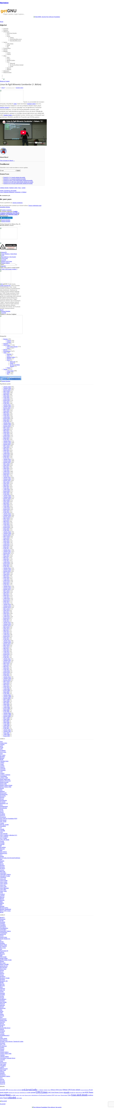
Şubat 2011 (6, 668)
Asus (1, 753)
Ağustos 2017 (7, 550)
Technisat (2, 1043)
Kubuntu (2, 867)
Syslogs (2, 1032)
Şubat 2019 (6, 522)
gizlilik (29, 1092)
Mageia (2, 898)
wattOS (2, 1067)
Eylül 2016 (6, 566)
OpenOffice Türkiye (5, 931)
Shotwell (2, 1003)
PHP (1, 955)
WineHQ (2, 1073)
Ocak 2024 (6, 433)
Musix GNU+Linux (5, 910)
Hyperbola (3, 847)
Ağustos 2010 (7, 677)
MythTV (2, 917)
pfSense (2, 952)
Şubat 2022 (6, 468)
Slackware (3, 1008)
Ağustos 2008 (7, 713)
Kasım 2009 (6, 690)
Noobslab (2, 922)
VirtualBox (3, 1065)
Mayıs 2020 (6, 500)
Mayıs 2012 (6, 645)
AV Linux (2, 755)
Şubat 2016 (6, 577)
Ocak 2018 (6, 542)
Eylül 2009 (6, 693)
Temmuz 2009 (7, 696)
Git (1, 827)
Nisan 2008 (6, 719)
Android (2, 744)
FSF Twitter (3, 821)
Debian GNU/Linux (5, 780)
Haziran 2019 (7, 516)
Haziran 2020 (7, 498)
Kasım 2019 (6, 509)
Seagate (2, 997)
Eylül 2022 (6, 457)
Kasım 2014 (6, 600)
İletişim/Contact (7, 72)
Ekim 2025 (6, 402)
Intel (1, 850)
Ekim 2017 (6, 547)
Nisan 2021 (6, 483)
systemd (2, 1034)
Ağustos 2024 (7, 423)
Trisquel (2, 1049)
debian (49, 1089)
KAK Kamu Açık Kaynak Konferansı (10, 858)
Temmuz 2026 (7, 388)
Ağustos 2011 (7, 659)
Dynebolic (3, 802)
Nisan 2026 (6, 392)
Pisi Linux (2, 963)
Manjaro (2, 900)
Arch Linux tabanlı (12, 1089)
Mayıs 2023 (6, 445)
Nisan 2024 (6, 429)
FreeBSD (2, 814)
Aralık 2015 (6, 580)
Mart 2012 (6, 648)
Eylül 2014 (6, 603)
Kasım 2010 (6, 672)
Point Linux (3, 969)
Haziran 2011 (6, 662)
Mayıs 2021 (6, 482)
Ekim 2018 (6, 529)
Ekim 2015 (6, 583)
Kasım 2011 (6, 654)
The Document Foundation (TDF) (46, 1095)
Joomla (2, 856)
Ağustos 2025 (7, 405)
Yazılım (5, 42)
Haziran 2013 (7, 625)
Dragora (2, 797)
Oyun (8, 61)
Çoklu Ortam (10, 43)
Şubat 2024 (6, 432)
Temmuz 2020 (7, 497)
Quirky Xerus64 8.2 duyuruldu (8, 190)
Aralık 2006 (6, 734)
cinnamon (45, 1089)
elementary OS (4, 803)
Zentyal (2, 1079)
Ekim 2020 (6, 492)
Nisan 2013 (6, 628)
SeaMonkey (3, 999)
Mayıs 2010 (6, 681)
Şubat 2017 (6, 559)
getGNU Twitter (4, 824)
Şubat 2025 (6, 414)
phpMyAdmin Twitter (6, 960)
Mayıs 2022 (6, 464)
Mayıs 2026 (6, 391)
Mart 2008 (6, 720)
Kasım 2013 (6, 618)
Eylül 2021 (6, 476)
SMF (1, 1012)
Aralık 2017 (6, 544)
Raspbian (2, 979)
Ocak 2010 (6, 687)
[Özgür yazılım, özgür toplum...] (12, 15)
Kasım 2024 (6, 418)
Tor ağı (55, 1095)
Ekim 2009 (6, 692)
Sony (1, 1017)
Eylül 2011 (6, 657)
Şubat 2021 (6, 486)
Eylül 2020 (6, 494)
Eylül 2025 (6, 403)
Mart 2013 (6, 630)
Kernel (2, 864)
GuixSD (2, 844)
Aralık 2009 (6, 689)
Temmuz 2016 (7, 569)
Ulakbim (2, 1055)
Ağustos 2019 (7, 513)
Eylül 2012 (6, 639)
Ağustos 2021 (7, 477)
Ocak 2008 (6, 724)
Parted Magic (3, 944)
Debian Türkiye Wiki (5, 786)
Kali (1, 859)
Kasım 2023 (6, 436)
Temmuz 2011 (7, 660)
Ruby (1, 987)
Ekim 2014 (6, 601)
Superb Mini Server (5, 1028)
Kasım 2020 (6, 491)
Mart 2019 (6, 521)
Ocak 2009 (6, 705)
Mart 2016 (6, 575)
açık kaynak (19, 1089)
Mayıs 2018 (6, 536)
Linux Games (3, 882)
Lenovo (2, 870)
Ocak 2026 (6, 397)
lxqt (12, 1095)
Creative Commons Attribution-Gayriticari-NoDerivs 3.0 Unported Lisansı (9, 213)
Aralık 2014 (6, 598)
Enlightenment (4, 806)
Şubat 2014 (6, 613)
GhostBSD (3, 826)
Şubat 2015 (6, 595)
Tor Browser (3, 1046)
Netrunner (2, 919)
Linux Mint (3, 889)
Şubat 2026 (6, 396)
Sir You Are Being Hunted (16, 64)
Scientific (2, 994)
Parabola (2, 943)
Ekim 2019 (6, 510)
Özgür (5, 1098)
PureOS (2, 973)
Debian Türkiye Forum (6, 785)
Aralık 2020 (6, 489)
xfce (1, 1098)
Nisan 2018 (6, 538)
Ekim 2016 (6, 565)
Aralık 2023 (6, 435)
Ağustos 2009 (7, 695)
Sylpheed (2, 1031)
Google (2, 841)
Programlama (7, 48)
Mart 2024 (6, 430)
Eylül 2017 (6, 548)
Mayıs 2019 (6, 518)
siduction (2, 1005)
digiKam (2, 791)
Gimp (8, 57)
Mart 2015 (6, 594)
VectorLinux (3, 1062)
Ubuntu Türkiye (4, 1052)
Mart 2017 (6, 557)
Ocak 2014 (6, 615)
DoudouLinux (4, 794)
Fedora (2, 812)
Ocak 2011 (6, 669)
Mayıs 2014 (6, 609)
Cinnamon (3, 770)
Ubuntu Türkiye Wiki (5, 1053)
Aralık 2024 (6, 417)
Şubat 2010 (6, 686)
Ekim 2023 (6, 438)
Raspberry (2, 976)
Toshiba (2, 1047)
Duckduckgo (3, 800)
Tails (1, 1037)
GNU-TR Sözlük (4, 839)
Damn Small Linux (5, 779)
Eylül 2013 (6, 621)
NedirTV (9, 68)
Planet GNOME (4, 964)
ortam (15, 103)
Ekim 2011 (6, 655)
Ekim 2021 (6, 474)
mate (14, 1095)
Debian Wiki (3, 783)
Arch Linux (3, 752)
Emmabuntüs (3, 808)
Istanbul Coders (11, 60)
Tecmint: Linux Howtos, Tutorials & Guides (11, 1041)
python (23, 1095)
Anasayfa (5, 28)
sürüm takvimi (34, 1095)
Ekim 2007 (6, 727)
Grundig (2, 842)
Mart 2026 (6, 394)
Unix (69, 1095)
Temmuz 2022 (7, 461)
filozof (3, 87)
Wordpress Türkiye (5, 1076)
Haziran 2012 (7, 643)
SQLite (2, 1023)
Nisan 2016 (6, 574)
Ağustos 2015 (7, 586)
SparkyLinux (3, 1020)
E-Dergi (9, 54)
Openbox (2, 923)
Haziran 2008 (7, 716)
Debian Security (4, 782)
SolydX (2, 1015)
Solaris (2, 1014)
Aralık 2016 (6, 562)
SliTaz (1, 1011)
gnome (33, 1092)
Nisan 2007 (6, 733)
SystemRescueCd (4, 1035)
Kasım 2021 (6, 473)
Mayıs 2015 (6, 590)
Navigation (4, 3)
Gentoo (2, 823)
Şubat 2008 (6, 722)
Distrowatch (3, 793)
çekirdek (12, 1097)
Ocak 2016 (6, 578)
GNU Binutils (3, 833)
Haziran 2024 (7, 426)
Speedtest (2, 1022)
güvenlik (66, 1092)
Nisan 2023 (6, 447)
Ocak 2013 (6, 633)
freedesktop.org (23, 1092)
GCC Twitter (3, 838)
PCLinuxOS (3, 946)
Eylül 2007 (6, 728)
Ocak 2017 (6, 560)
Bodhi (1, 759)
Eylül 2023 (6, 439)
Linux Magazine (4, 888)
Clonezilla (2, 768)
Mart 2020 (6, 503)
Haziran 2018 (7, 535)
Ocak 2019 (6, 524)
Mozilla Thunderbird (5, 909)
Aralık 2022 (6, 453)
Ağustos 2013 (7, 622)
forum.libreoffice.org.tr (16, 39)
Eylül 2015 (6, 584)
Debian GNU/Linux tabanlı (71, 1090)
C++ (38, 1089)
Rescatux (2, 985)
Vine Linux (3, 1064)
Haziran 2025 (7, 408)
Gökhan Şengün (4, 107)
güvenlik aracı (72, 1092)
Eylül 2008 (6, 711)
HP (1, 845)
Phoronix (2, 954)
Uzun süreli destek (79, 1095)
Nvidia (2, 920)
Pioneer (2, 961)
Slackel (2, 1006)
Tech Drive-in (3, 1040)
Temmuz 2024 (7, 424)
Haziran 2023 (7, 444)
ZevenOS (2, 1082)
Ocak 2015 (6, 597)
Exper (1, 809)
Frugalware (3, 817)
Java (1, 854)
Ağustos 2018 (7, 532)
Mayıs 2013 (6, 627)
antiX (1, 746)
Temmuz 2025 (7, 406)
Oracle (2, 935)
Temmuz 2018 (7, 533)
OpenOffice (3, 929)
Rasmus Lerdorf (28, 1095)
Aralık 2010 (6, 671)
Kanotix (2, 861)
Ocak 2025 (6, 415)
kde (84, 1092)
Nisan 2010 (6, 683)
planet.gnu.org (4, 966)
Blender (2, 758)
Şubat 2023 (6, 450)
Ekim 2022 (6, 456)
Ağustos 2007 (7, 730)
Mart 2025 (6, 412)
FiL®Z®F (3, 1104)
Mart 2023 (6, 448)
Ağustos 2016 (7, 568)
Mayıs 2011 (6, 663)
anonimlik (2, 1089)
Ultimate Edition (4, 1056)
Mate (1, 901)
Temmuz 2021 (7, 479)
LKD (1, 892)
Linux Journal (3, 883)
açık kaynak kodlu (29, 1089)
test (38, 1095)
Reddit (2, 982)
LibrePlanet (3, 877)
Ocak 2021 (6, 488)
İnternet (5, 49)
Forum (8, 36)
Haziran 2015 (7, 589)
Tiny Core (2, 1044)
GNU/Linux (6, 31)
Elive (1, 805)
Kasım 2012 (6, 636)
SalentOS (2, 988)
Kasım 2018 (6, 527)
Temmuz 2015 (7, 587)
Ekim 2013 (6, 619)
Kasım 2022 (6, 454)
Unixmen (2, 1059)
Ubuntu (2, 1050)
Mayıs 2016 (6, 572)
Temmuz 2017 (7, 551)
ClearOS (2, 767)
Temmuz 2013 (7, 624)
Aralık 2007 (6, 725)
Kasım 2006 (6, 736)
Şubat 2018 (6, 541)
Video (4, 55)
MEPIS (2, 903)
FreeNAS (2, 815)
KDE (1, 862)
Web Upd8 (3, 1070)
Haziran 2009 (7, 698)
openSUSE (3, 934)
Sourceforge (3, 1018)
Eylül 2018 (6, 530)
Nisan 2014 (6, 610)
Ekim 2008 (6, 710)
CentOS (2, 765)
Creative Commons (5, 774)
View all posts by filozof (7, 160)
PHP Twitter (3, 957)
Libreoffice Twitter (5, 876)
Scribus (2, 996)
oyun (20, 1095)
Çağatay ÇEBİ (4, 777)
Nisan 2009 (6, 701)
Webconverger (4, 1068)
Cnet (1, 771)
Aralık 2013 (6, 616)
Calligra (2, 762)
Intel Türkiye (3, 851)
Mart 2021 (6, 485)
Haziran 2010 (7, 680)
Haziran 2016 (7, 571)
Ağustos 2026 (7, 386)
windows (90, 1095)
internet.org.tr (3, 853)
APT (1, 749)
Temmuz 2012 (7, 642)
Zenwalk (2, 1080)
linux (19, 187)
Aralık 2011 (6, 652)
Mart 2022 (6, 467)
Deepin (2, 788)
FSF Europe (3, 820)
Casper (2, 764)
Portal (11, 66)
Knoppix (2, 865)
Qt (0, 940)
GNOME (2, 830)
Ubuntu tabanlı (64, 1095)
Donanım (5, 30)
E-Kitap (9, 52)
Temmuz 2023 (7, 442)
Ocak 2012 (6, 651)
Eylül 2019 (6, 512)
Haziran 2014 (7, 607)
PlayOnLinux (3, 967)
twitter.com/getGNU (5, 285)
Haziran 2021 (7, 480)
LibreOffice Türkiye (5, 874)
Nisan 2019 (6, 519)
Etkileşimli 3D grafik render (14, 1092)
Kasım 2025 (6, 400)
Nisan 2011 (6, 665)
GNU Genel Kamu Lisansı (55, 1092)
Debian (12, 37)
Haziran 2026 (7, 389)
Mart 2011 (6, 666)
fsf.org (1, 309)
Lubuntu (2, 895)
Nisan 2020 (6, 501)
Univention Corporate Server (7, 1058)
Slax (1, 1009)
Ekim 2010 (6, 674)
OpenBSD (3, 925)
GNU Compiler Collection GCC (8, 835)
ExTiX (2, 811)
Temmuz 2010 (7, 678)
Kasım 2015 (6, 581)
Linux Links (3, 886)
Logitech (2, 894)
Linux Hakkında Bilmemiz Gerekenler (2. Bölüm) (13, 192)
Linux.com (3, 879)
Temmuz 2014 (7, 606)
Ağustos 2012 (7, 640)
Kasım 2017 (6, 545)
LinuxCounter (3, 880)
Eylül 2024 (6, 421)
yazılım (23, 187)
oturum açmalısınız (18, 202)
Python (8, 58)
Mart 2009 (6, 702)
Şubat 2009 (6, 704)
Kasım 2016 (6, 563)
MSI (1, 904)
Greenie (2, 829)
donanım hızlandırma (84, 1089)
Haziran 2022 (7, 462)
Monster (2, 906)
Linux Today (3, 891)
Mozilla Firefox (4, 907)
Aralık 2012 (6, 634)
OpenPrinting (3, 932)
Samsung (2, 993)
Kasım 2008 (6, 708)
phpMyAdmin (4, 958)
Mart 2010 (6, 684)
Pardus (2, 941)
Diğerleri (9, 69)
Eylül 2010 (6, 675)
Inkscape (2, 848)
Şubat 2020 (6, 504)
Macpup (2, 897)
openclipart (3, 926)
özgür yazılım (19, 1098)
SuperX (2, 1029)
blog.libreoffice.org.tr (15, 40)
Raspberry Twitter (5, 978)
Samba (2, 991)
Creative (2, 773)
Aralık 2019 (6, 507)
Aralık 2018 (6, 525)
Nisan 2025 (6, 411)
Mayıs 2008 (6, 717)
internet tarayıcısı (79, 1092)
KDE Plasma (89, 1092)
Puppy (1, 972)
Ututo (1, 1061)
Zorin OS (2, 1083)
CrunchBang (3, 776)
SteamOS (2, 1025)
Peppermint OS (4, 950)
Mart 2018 (6, 539)
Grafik (8, 45)
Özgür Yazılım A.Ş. (5, 938)
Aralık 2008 (6, 707)
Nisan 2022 (6, 465)
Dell (1, 790)
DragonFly (3, 796)
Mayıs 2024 (6, 427)
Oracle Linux (3, 937)
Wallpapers (6, 71)
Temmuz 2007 (7, 731)
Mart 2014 (6, 612)
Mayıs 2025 (6, 409)
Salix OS (2, 990)
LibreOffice (3, 873)
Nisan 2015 (6, 592)
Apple (1, 747)
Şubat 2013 (6, 631)
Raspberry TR (4, 981)
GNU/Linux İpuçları (12, 33)
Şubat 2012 (6, 649)
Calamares (41, 1089)
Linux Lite (3, 885)
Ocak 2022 (6, 470)
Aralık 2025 (6, 399)
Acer (1, 741)
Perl (1, 949)
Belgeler (5, 51)
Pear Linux (3, 947)
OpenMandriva (4, 928)
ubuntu (59, 1095)
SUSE (1, 1026)
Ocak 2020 (6, 506)
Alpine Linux (3, 743)
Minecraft (12, 63)
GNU (1, 832)
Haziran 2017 (7, 553)
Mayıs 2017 (6, 554)
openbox (17, 1095)
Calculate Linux (4, 761)
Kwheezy (2, 868)
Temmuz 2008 (7, 714)
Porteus (2, 970)
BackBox (2, 756)
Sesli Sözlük (3, 1002)
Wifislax (2, 1071)
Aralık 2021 (6, 471)
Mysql (1, 912)
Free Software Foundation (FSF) (8, 818)
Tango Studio (3, 1038)
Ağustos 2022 (7, 459)
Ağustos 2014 (7, 604)
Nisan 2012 (6, 646)
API (7, 1090)
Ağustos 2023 (7, 441)
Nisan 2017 (6, 556)
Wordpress (3, 1074)
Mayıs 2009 (6, 699)
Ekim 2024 (6, 420)
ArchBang (3, 750)
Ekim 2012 (6, 637)
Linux (8, 34)
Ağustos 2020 (7, 495)
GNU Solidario (4, 836)
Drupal (2, 799)
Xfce (1, 1077)
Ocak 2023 (6, 451)
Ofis (8, 46)
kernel (2, 1095)
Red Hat (2, 984)
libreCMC (2, 871)
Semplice (2, 1000)
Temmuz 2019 (7, 515)
